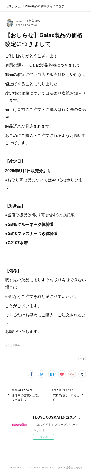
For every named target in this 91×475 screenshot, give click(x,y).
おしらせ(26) (12, 345)
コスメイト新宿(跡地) (28, 20)
